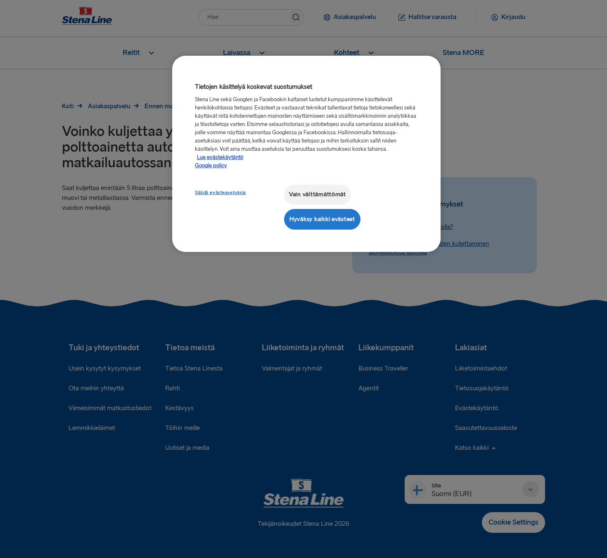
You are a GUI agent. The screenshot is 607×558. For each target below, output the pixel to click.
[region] (306, 154)
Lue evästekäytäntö (220, 157)
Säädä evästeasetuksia (220, 192)
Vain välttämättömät (317, 194)
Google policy (211, 165)
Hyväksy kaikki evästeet (322, 219)
